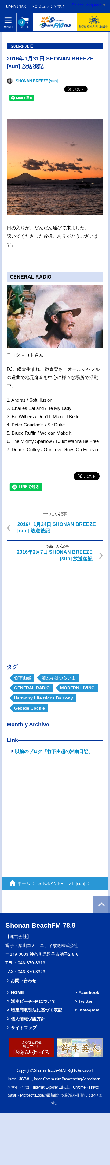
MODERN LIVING (77, 687)
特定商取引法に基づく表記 (36, 1009)
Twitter (86, 1001)
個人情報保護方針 (28, 1018)
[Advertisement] (55, 611)
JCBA (24, 1078)
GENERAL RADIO (32, 687)
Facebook (89, 992)
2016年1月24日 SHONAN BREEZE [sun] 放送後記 (56, 527)
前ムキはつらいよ (59, 677)
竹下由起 (22, 677)
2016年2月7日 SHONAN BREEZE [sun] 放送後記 (55, 555)
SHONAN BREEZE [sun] (37, 81)
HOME (17, 992)
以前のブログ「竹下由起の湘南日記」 (54, 751)
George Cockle (29, 708)
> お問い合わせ (21, 980)
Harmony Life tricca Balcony (43, 698)
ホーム (23, 883)
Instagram (89, 1009)
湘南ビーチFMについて (33, 1001)
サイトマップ (24, 1027)
